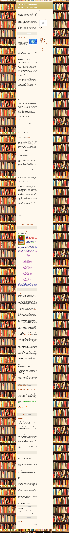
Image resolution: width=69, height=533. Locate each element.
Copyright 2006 (23, 224)
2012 (41, 28)
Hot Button (19, 318)
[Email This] (27, 33)
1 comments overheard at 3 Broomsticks (22, 517)
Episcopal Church (30, 90)
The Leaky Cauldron (49, 20)
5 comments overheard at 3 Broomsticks (22, 33)
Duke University (27, 84)
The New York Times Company (29, 224)
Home (29, 520)
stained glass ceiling (21, 37)
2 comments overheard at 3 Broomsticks (22, 385)
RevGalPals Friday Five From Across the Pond (26, 389)
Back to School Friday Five (23, 231)
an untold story (20, 293)
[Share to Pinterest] (30, 33)
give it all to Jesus (21, 11)
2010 (41, 30)
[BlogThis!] (28, 33)
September (42, 39)
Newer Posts (19, 520)
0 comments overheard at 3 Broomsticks (22, 506)
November (42, 37)
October (42, 38)
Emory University (27, 137)
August (42, 40)
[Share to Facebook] (29, 33)
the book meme (21, 418)
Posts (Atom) (22, 521)
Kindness (35, 309)
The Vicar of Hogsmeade (27, 3)
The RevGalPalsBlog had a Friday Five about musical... (46, 50)
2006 (41, 35)
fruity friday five (21, 456)
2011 (41, 29)
